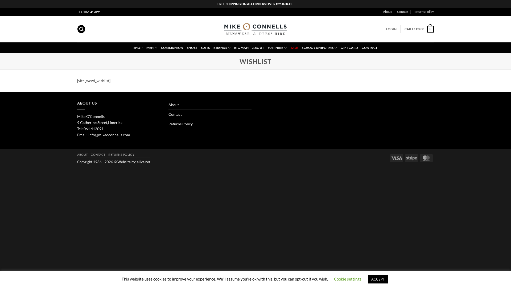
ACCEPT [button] (378, 279)
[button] (81, 29)
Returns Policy (424, 11)
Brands (220, 47)
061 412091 (94, 128)
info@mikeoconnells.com (109, 135)
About (387, 11)
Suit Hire (275, 47)
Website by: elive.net (133, 162)
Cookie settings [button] (347, 279)
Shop (138, 47)
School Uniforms (317, 47)
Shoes (192, 47)
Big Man (241, 47)
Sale (294, 47)
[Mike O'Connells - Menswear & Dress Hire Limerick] (255, 29)
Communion (172, 47)
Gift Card (349, 47)
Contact (402, 11)
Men (150, 47)
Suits (205, 47)
